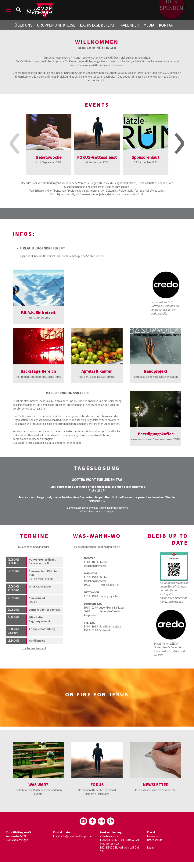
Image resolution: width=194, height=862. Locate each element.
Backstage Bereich (98, 25)
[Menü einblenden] (9, 10)
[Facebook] (92, 821)
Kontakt (167, 25)
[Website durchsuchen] (18, 10)
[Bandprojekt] (155, 346)
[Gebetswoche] (48, 132)
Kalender (130, 25)
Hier (23, 256)
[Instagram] (101, 821)
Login (150, 848)
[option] (48, 144)
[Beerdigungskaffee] (155, 409)
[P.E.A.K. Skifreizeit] (38, 288)
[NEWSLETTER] (155, 760)
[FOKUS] (97, 760)
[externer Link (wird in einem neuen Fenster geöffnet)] (97, 346)
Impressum (153, 836)
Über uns (23, 25)
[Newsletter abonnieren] (110, 821)
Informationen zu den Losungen (97, 511)
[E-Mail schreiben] (83, 821)
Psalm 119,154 (97, 491)
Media (148, 25)
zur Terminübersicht (34, 648)
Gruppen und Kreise (56, 25)
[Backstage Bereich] (38, 346)
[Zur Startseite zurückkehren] (40, 5)
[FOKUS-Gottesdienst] (97, 132)
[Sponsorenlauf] (145, 132)
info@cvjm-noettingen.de (76, 836)
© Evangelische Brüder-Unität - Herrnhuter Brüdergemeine (97, 508)
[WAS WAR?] (38, 760)
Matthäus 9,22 (97, 501)
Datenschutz (155, 840)
